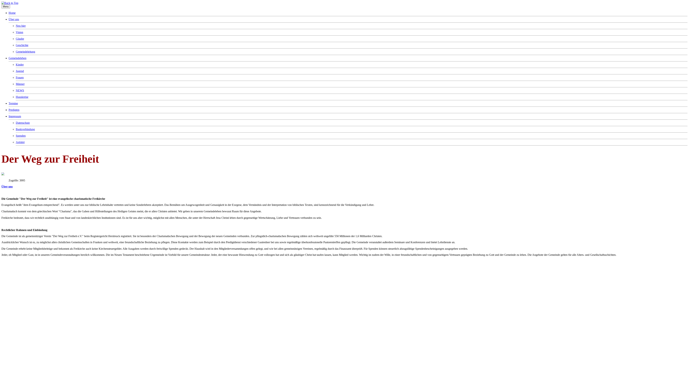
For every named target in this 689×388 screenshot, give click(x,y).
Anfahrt (20, 142)
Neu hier (21, 25)
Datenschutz (23, 122)
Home (12, 12)
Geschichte (22, 45)
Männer (20, 84)
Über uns (14, 19)
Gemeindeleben (17, 58)
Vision (19, 32)
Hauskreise (22, 96)
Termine (13, 103)
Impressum (15, 116)
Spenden (21, 135)
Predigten (14, 109)
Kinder (20, 64)
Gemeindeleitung (25, 51)
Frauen (20, 77)
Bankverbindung (25, 129)
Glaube (20, 38)
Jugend (20, 71)
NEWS (20, 90)
